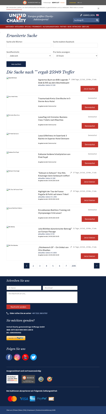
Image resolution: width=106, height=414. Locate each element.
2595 (74, 266)
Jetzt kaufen (89, 88)
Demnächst (90, 107)
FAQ (25, 410)
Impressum (31, 410)
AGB (53, 410)
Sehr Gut (55, 2)
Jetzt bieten (89, 181)
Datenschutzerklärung (14, 9)
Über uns (9, 410)
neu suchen (16, 64)
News (20, 410)
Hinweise (62, 2)
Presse (15, 410)
